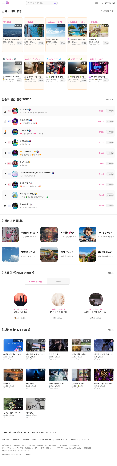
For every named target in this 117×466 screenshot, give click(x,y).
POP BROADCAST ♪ (27, 176)
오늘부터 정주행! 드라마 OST (95, 311)
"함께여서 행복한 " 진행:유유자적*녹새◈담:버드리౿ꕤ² (34, 39)
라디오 (19, 43)
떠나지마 (6, 383)
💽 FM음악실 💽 (9, 59)
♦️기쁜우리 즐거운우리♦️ (29, 123)
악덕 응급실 (53, 354)
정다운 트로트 (25, 183)
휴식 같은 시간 (53, 39)
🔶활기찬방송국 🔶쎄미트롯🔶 (30, 155)
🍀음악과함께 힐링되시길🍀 (56, 76)
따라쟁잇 (29, 412)
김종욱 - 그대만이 (78, 383)
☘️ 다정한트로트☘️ (75, 59)
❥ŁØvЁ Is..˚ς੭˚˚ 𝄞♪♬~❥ (34, 59)
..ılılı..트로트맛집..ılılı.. (78, 22)
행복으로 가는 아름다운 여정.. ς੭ (34, 76)
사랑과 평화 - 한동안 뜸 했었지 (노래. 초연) (81, 354)
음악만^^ (94, 39)
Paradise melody (12, 76)
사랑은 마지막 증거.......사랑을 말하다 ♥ (103, 354)
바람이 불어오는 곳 (56, 383)
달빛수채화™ (24, 204)
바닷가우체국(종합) (27, 193)
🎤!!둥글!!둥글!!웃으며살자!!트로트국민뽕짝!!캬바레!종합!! (78, 39)
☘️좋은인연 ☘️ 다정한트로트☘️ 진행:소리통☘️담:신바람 (78, 76)
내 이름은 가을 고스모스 (35, 354)
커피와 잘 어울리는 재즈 (58, 311)
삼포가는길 (24, 130)
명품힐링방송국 (25, 144)
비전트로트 (29, 22)
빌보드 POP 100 (20, 311)
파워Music (24, 162)
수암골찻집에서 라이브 (12, 354)
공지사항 (7, 432)
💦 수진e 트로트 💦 (54, 59)
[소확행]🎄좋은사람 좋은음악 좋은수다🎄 (34, 197)
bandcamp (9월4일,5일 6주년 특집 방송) (62, 22)
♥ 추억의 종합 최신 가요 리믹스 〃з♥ (99, 76)
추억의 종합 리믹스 (96, 59)
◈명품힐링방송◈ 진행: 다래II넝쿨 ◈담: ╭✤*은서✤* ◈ (13, 39)
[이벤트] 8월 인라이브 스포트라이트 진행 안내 (30, 432)
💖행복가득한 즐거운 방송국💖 (30, 186)
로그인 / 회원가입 (108, 3)
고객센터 (87, 448)
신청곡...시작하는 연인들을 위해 (103, 383)
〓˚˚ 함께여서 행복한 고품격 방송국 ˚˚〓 (33, 112)
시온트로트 (94, 22)
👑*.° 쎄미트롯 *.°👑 (28, 151)
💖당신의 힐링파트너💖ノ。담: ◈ (31, 134)
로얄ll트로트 (24, 120)
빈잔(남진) (30, 383)
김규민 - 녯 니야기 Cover (12, 412)
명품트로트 (7, 22)
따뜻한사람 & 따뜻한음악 (28, 207)
